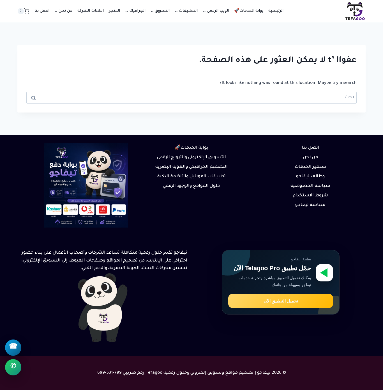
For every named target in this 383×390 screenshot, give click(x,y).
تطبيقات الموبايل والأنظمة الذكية (191, 176)
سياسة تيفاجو (310, 205)
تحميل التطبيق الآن (281, 301)
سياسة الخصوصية (310, 186)
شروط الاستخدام (310, 195)
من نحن (310, 157)
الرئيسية (275, 11)
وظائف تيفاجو (310, 176)
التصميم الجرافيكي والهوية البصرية (191, 167)
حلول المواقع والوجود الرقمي (191, 186)
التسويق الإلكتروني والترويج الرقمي (191, 157)
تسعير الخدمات (310, 167)
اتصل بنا (41, 11)
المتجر (114, 11)
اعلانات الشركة (90, 11)
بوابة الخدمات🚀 (248, 11)
